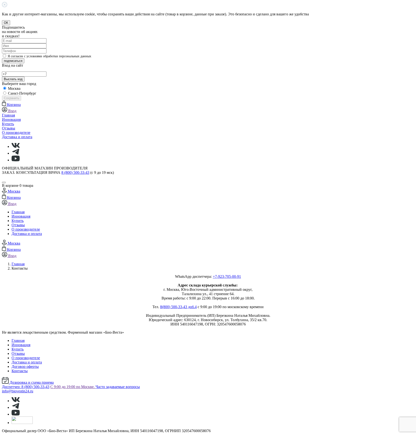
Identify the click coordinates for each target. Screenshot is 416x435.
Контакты (20, 371)
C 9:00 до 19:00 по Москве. (73, 387)
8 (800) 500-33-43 (75, 172)
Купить (8, 124)
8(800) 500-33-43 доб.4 (178, 307)
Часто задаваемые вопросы (118, 387)
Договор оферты (25, 366)
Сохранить (11, 98)
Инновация (11, 119)
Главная (8, 115)
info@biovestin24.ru (17, 391)
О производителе (16, 132)
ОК (6, 23)
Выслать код (13, 79)
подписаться (13, 61)
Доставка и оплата (17, 137)
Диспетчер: (25, 387)
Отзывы (8, 128)
